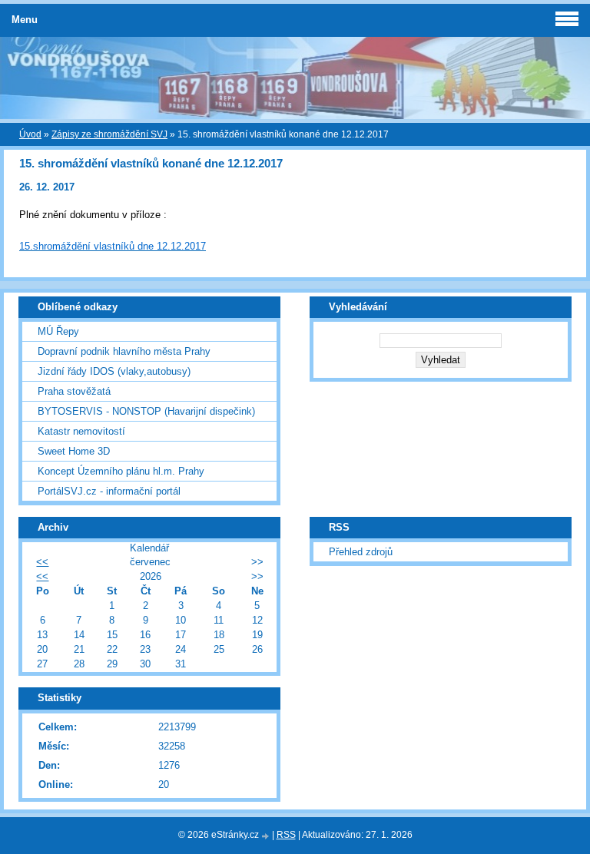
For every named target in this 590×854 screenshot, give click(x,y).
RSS (286, 834)
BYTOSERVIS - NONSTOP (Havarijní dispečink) (146, 411)
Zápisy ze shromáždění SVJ (109, 134)
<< (42, 562)
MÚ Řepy (58, 331)
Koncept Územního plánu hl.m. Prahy (121, 471)
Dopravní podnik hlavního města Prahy (124, 351)
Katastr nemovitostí (81, 431)
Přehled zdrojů (361, 552)
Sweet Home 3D (74, 451)
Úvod (30, 134)
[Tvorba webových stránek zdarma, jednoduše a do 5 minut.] (266, 835)
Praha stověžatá (74, 391)
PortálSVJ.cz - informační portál (109, 491)
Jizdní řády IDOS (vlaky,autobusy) (114, 371)
